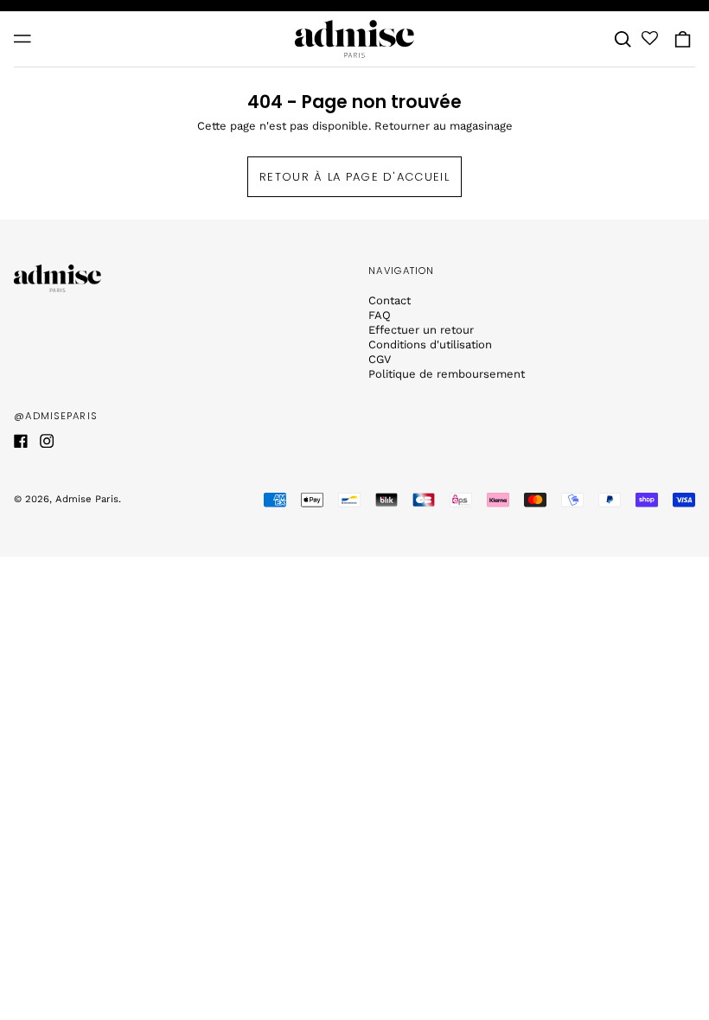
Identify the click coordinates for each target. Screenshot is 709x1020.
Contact (389, 300)
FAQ (379, 315)
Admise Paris (86, 499)
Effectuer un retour (421, 329)
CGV (379, 359)
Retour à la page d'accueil (354, 177)
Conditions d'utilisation (430, 344)
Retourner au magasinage (443, 125)
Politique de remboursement (446, 373)
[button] (623, 38)
